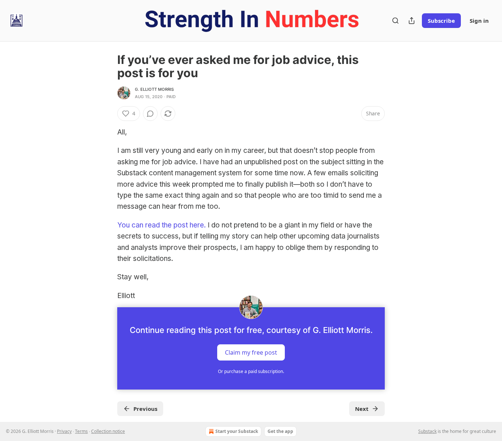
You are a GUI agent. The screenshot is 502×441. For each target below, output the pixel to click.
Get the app (280, 431)
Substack (427, 431)
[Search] (395, 20)
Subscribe (441, 20)
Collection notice (108, 431)
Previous (145, 408)
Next (362, 408)
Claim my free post (251, 352)
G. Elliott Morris (154, 89)
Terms (81, 431)
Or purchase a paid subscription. (251, 371)
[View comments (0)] (150, 113)
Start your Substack (236, 431)
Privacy (64, 431)
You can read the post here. (161, 225)
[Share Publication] (411, 20)
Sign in (479, 20)
